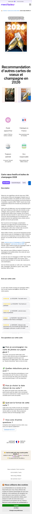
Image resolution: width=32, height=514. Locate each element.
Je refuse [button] (16, 507)
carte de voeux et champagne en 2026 (14, 242)
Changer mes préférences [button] (16, 510)
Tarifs (24, 182)
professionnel (20, 1)
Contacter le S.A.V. (9, 429)
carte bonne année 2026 (17, 244)
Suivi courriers (20, 469)
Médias (19, 475)
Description (6, 182)
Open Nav (30, 4)
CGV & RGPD (14, 472)
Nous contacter (12, 469)
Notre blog (13, 475)
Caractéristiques (16, 182)
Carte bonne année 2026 (13, 10)
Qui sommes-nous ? (16, 478)
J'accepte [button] (16, 505)
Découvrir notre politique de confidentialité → (15, 502)
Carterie (5, 10)
